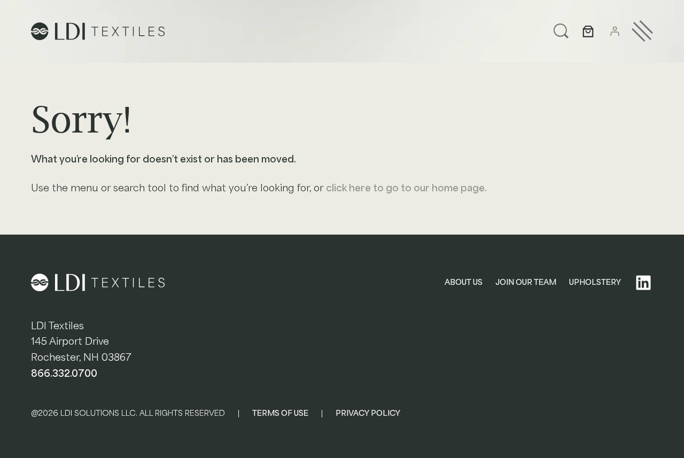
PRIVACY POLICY (368, 413)
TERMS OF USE (280, 413)
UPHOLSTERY (595, 282)
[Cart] (588, 31)
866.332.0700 (64, 373)
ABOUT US (464, 282)
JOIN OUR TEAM (525, 282)
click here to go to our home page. (406, 187)
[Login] (614, 31)
